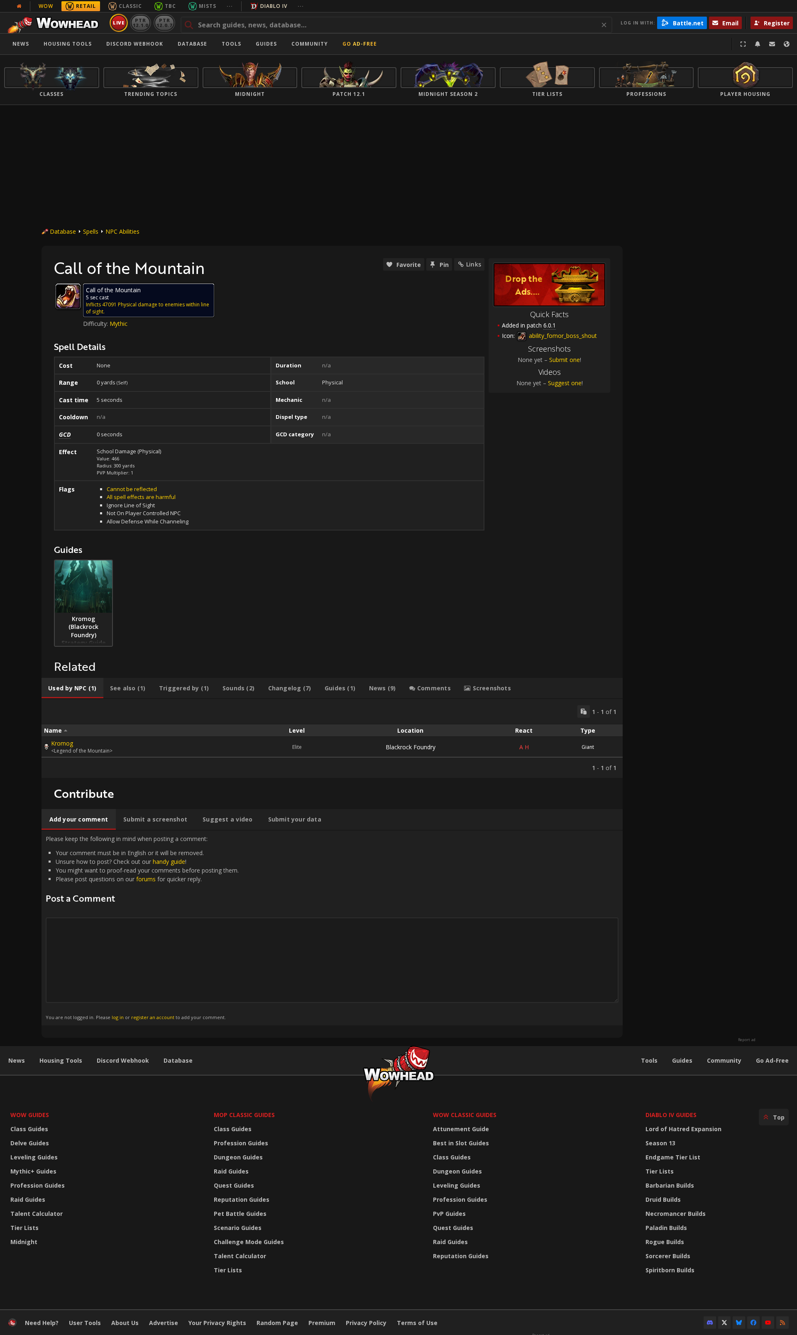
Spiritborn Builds (669, 1270)
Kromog (62, 743)
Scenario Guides (238, 1228)
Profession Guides (37, 1185)
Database (192, 43)
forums (146, 879)
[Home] (55, 22)
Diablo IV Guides (671, 1115)
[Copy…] (583, 711)
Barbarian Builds (669, 1185)
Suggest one (565, 383)
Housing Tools (60, 1060)
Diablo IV (273, 6)
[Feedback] (772, 44)
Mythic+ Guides (33, 1171)
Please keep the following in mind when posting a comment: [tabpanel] (142, 927)
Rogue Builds (664, 1242)
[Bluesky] (739, 1322)
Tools (649, 1060)
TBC (170, 6)
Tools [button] (231, 43)
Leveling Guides (34, 1157)
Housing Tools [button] (68, 43)
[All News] (19, 6)
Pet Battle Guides (240, 1214)
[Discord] (710, 1322)
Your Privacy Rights (217, 1323)
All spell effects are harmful (141, 497)
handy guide (169, 862)
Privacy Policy (366, 1323)
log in (118, 1017)
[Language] (786, 44)
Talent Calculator (36, 1214)
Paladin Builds (666, 1228)
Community (309, 43)
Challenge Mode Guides (249, 1242)
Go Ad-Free (359, 43)
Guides (266, 43)
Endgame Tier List (672, 1157)
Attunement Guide (461, 1129)
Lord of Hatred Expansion (683, 1129)
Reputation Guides (241, 1199)
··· (230, 6)
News (20, 43)
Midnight (23, 1242)
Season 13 (660, 1143)
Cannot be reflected (132, 489)
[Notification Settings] (757, 44)
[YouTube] (768, 1322)
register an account (152, 1017)
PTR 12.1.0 (140, 22)
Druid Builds (663, 1199)
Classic (130, 6)
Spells (90, 231)
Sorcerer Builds (667, 1256)
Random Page (277, 1323)
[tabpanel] (332, 738)
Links (473, 264)
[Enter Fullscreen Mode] (743, 44)
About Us (125, 1323)
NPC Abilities (122, 231)
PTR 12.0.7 (164, 22)
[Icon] (68, 296)
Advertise (163, 1323)
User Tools (85, 1323)
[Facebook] (753, 1322)
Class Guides (29, 1129)
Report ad (746, 1040)
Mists (207, 6)
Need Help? (42, 1323)
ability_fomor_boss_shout (562, 336)
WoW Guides (29, 1115)
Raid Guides (27, 1199)
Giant (588, 747)
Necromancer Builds (675, 1214)
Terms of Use (417, 1323)
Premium (321, 1323)
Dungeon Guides (238, 1157)
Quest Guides (234, 1185)
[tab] (72, 688)
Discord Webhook (134, 43)
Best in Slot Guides (461, 1143)
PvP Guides (449, 1214)
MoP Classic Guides (244, 1115)
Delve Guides (29, 1143)
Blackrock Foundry (410, 747)
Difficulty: (96, 324)
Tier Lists (24, 1228)
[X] (724, 1322)
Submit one (564, 360)
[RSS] (782, 1322)
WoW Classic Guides (464, 1115)
